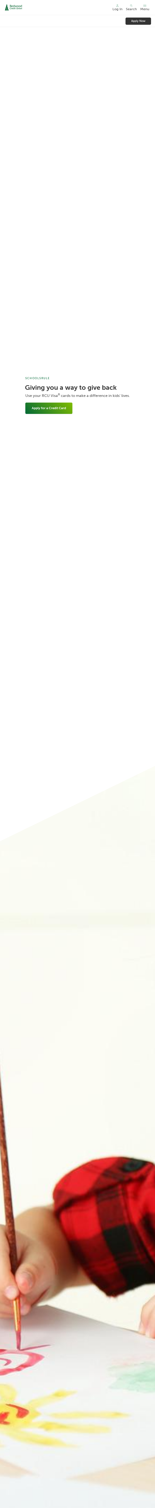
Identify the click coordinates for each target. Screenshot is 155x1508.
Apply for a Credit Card (49, 408)
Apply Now (138, 20)
